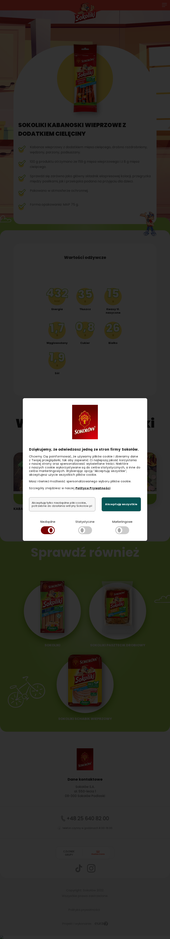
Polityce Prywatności (92, 488)
